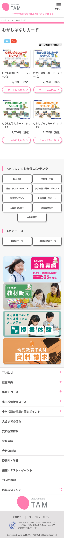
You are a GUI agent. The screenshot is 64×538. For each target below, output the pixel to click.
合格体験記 (32, 217)
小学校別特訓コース (47, 241)
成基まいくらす (11, 490)
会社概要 (17, 517)
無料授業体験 (10, 431)
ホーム (3, 20)
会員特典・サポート (47, 197)
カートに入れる (16, 89)
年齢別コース (17, 241)
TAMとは (17, 178)
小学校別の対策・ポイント (47, 188)
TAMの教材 (9, 480)
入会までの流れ (17, 207)
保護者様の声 (47, 207)
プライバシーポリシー (40, 517)
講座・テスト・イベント (17, 188)
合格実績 (7, 441)
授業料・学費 (47, 178)
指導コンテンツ (17, 197)
